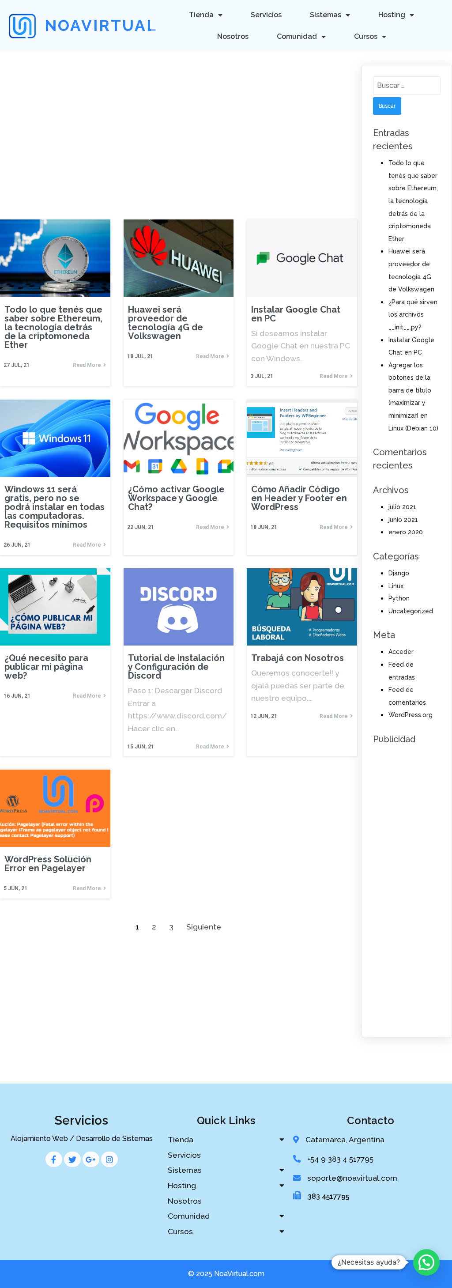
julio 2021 (402, 506)
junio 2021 (403, 519)
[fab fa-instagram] (109, 1159)
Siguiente (203, 926)
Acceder (401, 651)
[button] (426, 1262)
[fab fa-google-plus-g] (91, 1159)
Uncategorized (410, 611)
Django (398, 573)
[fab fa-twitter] (72, 1159)
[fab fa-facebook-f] (53, 1159)
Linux (395, 585)
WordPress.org (410, 714)
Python (399, 598)
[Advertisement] (178, 118)
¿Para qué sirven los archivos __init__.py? (412, 314)
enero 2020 (405, 532)
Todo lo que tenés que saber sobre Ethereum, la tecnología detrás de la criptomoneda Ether (413, 200)
